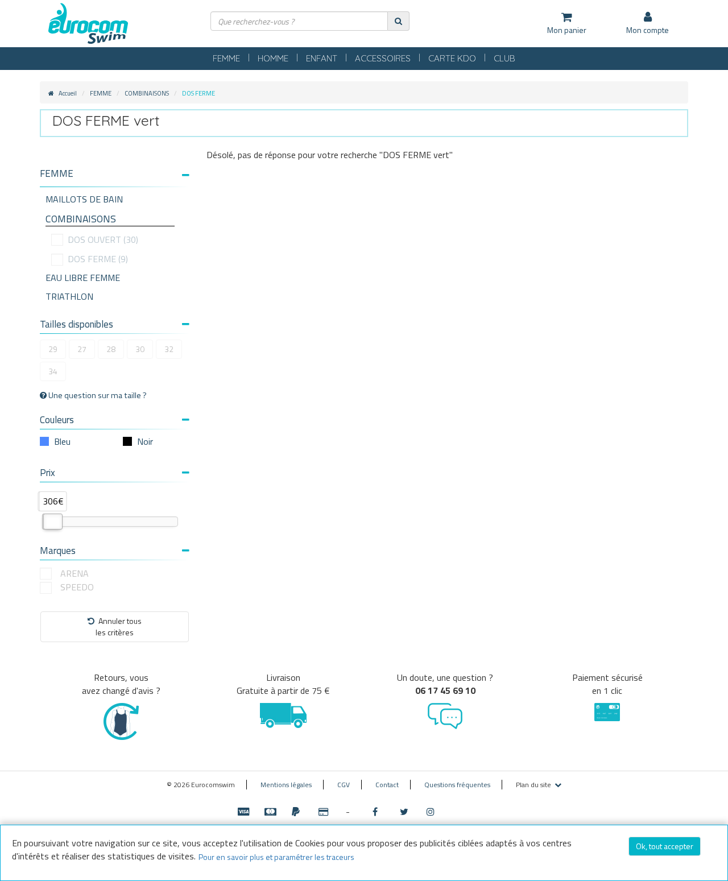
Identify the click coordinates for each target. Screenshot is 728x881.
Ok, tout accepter (664, 846)
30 (139, 349)
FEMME (226, 58)
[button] (114, 173)
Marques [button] (58, 550)
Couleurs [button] (57, 420)
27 (81, 349)
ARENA (74, 573)
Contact (387, 784)
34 (52, 371)
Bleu (62, 441)
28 (110, 349)
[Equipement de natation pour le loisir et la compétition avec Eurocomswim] (88, 24)
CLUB (504, 58)
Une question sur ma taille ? (97, 395)
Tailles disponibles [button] (76, 324)
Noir (145, 441)
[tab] (114, 178)
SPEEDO (77, 587)
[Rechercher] (398, 21)
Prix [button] (47, 472)
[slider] (53, 522)
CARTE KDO (452, 58)
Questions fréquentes (457, 784)
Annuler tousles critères (119, 626)
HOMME (273, 58)
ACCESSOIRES (383, 58)
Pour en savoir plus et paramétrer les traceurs (276, 857)
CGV (343, 784)
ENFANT (321, 58)
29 (52, 349)
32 (168, 349)
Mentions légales (286, 784)
